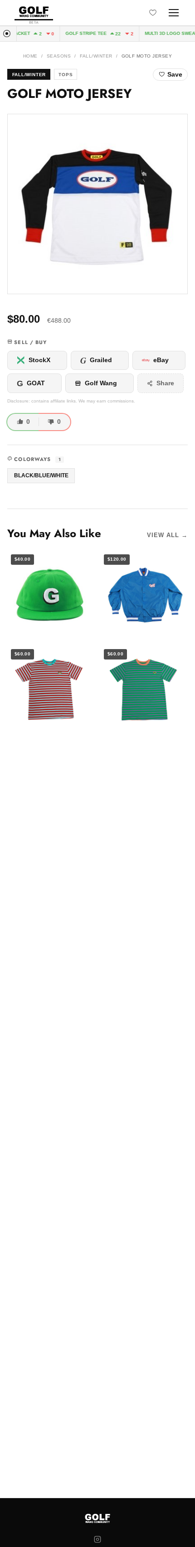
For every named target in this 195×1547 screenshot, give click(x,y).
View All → (167, 535)
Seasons (59, 55)
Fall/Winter (96, 55)
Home (30, 55)
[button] (97, 204)
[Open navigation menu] (173, 12)
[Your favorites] (153, 12)
